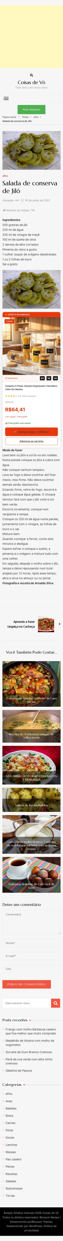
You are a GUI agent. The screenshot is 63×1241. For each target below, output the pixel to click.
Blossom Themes (42, 1221)
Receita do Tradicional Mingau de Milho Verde (31, 735)
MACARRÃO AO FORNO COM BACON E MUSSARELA (31, 777)
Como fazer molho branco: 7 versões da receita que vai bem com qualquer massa (31, 845)
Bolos (9, 1115)
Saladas (11, 1181)
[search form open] (31, 75)
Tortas (10, 1195)
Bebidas (11, 1108)
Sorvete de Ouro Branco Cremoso (29, 1052)
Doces (10, 1137)
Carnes (10, 1123)
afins (5, 176)
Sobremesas (14, 1188)
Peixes (10, 1166)
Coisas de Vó (31, 82)
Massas (11, 1152)
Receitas (11, 1174)
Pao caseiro (13, 1159)
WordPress (35, 1226)
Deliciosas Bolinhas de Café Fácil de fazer (31, 885)
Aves (9, 1101)
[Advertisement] (31, 36)
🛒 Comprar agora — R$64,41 (31, 431)
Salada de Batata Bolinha (31, 805)
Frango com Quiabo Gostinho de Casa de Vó (31, 700)
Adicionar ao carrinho (32, 441)
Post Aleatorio (31, 109)
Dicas (9, 1130)
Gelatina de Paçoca (19, 1070)
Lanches (11, 1144)
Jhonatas (8, 200)
